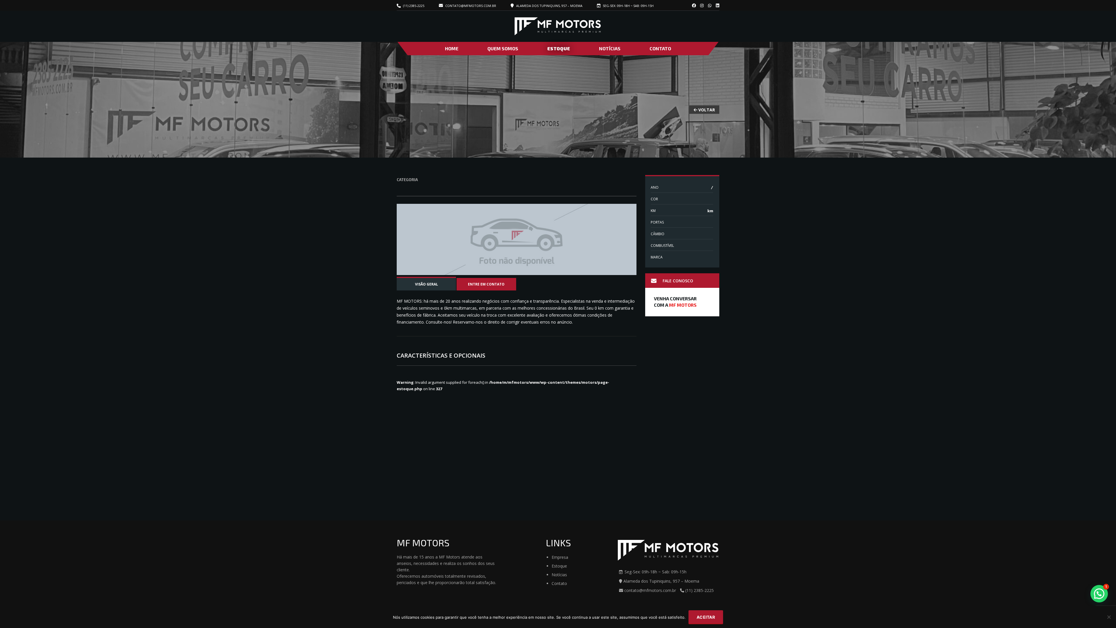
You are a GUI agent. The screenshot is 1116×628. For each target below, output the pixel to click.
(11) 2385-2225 (413, 5)
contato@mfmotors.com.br (470, 5)
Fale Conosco (678, 280)
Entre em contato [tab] (486, 284)
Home (451, 48)
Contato (660, 48)
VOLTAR (706, 109)
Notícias (609, 48)
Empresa (560, 557)
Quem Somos (502, 48)
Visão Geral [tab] (426, 284)
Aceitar (706, 617)
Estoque (558, 48)
